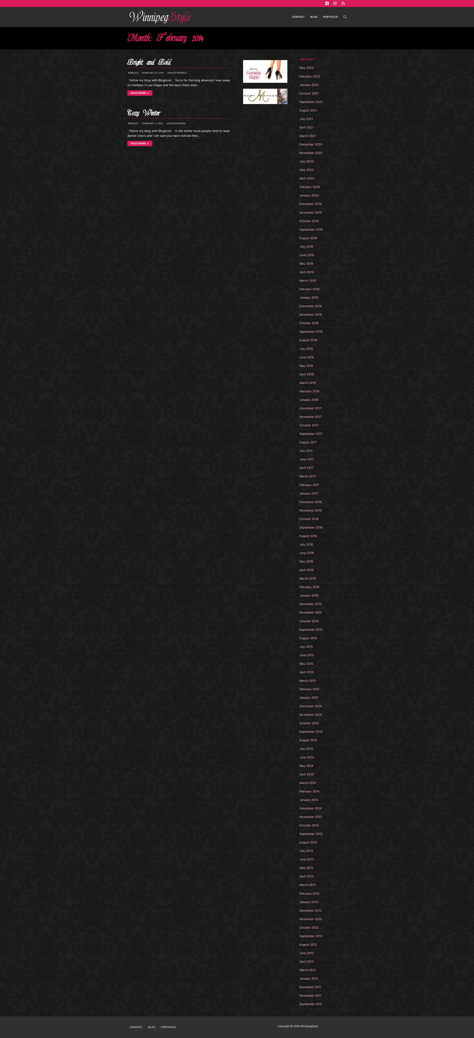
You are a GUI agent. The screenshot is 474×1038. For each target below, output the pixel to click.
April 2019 (306, 272)
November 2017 (310, 417)
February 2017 (309, 485)
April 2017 (306, 468)
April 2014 (306, 774)
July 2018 (306, 349)
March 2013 (307, 885)
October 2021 (309, 93)
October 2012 (309, 927)
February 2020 (309, 187)
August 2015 (308, 638)
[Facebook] (327, 3)
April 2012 (306, 961)
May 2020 (306, 170)
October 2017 (308, 425)
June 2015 (306, 655)
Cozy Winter (143, 113)
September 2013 (311, 834)
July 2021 (306, 119)
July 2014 (306, 748)
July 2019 (306, 246)
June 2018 (306, 357)
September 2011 (310, 1004)
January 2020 (309, 195)
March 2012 (307, 970)
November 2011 (310, 995)
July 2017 (306, 451)
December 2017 (310, 408)
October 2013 (309, 825)
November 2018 (310, 314)
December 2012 (310, 910)
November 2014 (310, 714)
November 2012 (310, 919)
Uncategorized (176, 73)
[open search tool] (345, 17)
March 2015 (307, 680)
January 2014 (308, 800)
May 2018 (306, 366)
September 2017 (310, 434)
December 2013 (310, 808)
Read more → (140, 92)
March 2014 (307, 783)
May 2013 (306, 868)
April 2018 (306, 374)
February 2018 (309, 391)
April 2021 (306, 127)
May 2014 (306, 766)
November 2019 (310, 212)
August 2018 (308, 340)
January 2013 (308, 902)
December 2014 (310, 706)
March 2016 (307, 578)
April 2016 (306, 570)
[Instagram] (334, 3)
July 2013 (306, 851)
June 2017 (306, 459)
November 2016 (310, 510)
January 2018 (308, 400)
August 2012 (308, 944)
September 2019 (311, 229)
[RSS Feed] (343, 3)
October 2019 (309, 221)
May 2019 (306, 263)
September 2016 (311, 527)
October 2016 (309, 519)
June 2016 (306, 553)
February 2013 (309, 893)
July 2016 (306, 544)
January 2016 (308, 595)
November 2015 (310, 612)
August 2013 (308, 842)
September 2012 (311, 936)
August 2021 (308, 110)
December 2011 (310, 987)
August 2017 (308, 442)
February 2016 (309, 587)
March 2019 (307, 280)
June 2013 (306, 859)
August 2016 (308, 536)
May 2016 (306, 561)
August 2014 (308, 740)
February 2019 (309, 289)
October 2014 (309, 723)
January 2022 (309, 85)
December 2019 (310, 204)
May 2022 (306, 67)
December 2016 (310, 502)
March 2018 (307, 383)
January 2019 (308, 297)
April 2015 (306, 672)
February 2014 (309, 791)
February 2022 (309, 76)
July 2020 (306, 161)
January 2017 (308, 493)
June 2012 (306, 953)
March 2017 (307, 476)
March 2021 (307, 136)
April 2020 (306, 178)
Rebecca (132, 73)
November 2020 (310, 153)
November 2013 (310, 817)
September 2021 (311, 102)
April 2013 (306, 876)
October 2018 (309, 323)
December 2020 (310, 144)
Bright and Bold (149, 62)
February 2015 (309, 689)
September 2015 (311, 629)
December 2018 (310, 306)
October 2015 (309, 621)
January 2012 (308, 978)
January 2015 (308, 697)
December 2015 (310, 604)
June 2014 (306, 757)
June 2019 (306, 255)
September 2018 (311, 331)
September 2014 (311, 731)
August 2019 (308, 238)
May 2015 (306, 663)
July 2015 (306, 646)
